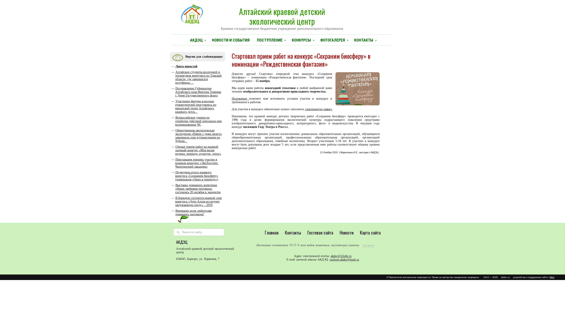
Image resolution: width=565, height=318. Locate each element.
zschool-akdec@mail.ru (344, 259)
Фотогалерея (332, 40)
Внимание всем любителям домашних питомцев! (193, 212)
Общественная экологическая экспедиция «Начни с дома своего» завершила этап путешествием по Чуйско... (198, 136)
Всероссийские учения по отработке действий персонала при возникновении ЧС (198, 121)
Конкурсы (301, 40)
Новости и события (231, 40)
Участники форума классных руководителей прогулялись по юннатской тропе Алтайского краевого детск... (195, 107)
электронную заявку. (319, 109)
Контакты (363, 40)
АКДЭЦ (196, 40)
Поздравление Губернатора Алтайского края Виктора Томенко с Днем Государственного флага (198, 92)
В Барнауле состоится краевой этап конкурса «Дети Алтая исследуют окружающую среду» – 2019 (198, 201)
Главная (272, 232)
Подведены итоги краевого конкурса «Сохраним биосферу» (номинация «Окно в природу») (196, 176)
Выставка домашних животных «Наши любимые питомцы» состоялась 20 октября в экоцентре (198, 189)
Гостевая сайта (320, 232)
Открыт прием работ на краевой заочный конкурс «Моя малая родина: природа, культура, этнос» (198, 150)
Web (552, 277)
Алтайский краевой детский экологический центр (282, 17)
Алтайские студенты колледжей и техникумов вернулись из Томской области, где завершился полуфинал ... (198, 77)
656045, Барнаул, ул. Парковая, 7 (197, 259)
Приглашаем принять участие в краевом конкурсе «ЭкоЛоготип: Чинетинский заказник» (196, 163)
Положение (240, 98)
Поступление (269, 40)
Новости (347, 232)
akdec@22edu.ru (341, 256)
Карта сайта (370, 232)
